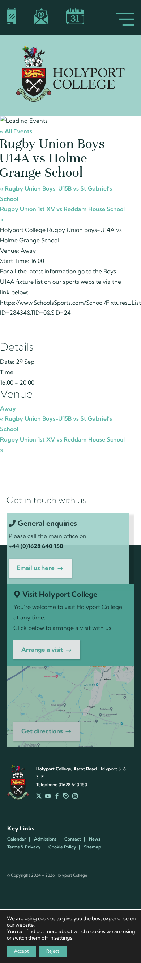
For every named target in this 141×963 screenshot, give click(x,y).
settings (63, 938)
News (94, 839)
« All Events (16, 131)
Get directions (42, 731)
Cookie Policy (62, 847)
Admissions (45, 839)
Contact (72, 839)
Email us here (36, 568)
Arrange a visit (42, 649)
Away (8, 408)
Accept (21, 951)
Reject (52, 951)
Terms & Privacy (23, 847)
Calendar (16, 839)
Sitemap (92, 847)
